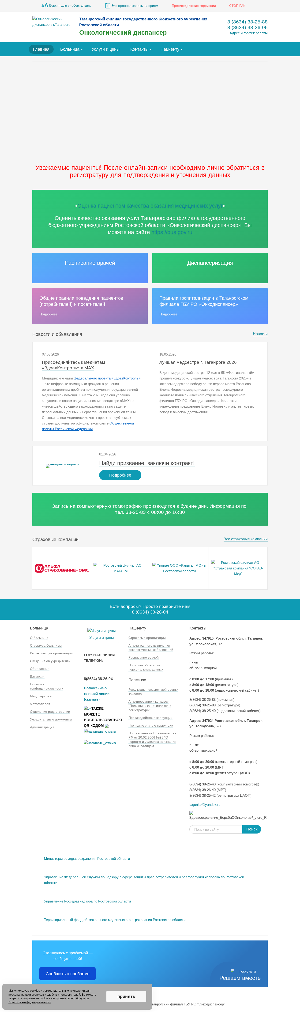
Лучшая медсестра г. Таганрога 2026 (198, 362)
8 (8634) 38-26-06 (247, 27)
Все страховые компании (246, 539)
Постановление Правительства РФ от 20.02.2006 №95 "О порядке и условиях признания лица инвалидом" (152, 739)
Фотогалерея (40, 704)
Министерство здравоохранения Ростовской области (87, 858)
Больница (69, 49)
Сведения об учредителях (50, 661)
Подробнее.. (49, 314)
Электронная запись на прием (134, 6)
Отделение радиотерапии (50, 711)
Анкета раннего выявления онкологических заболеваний (150, 648)
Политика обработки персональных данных (145, 667)
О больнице (39, 638)
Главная (41, 49)
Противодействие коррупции (194, 6)
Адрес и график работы (249, 33)
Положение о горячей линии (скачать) (96, 693)
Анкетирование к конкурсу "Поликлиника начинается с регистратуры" (149, 706)
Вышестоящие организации (51, 653)
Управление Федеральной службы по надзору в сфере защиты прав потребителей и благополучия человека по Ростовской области (144, 880)
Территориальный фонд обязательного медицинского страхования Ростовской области (114, 920)
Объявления (39, 669)
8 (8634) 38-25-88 (247, 21)
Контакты (139, 49)
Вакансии (37, 676)
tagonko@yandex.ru (204, 805)
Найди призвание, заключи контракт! (147, 463)
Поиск (251, 829)
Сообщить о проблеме (68, 973)
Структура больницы (46, 645)
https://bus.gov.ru (171, 232)
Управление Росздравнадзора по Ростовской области (87, 901)
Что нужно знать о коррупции (150, 725)
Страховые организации (147, 638)
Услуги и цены (106, 49)
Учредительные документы (51, 719)
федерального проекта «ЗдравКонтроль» (107, 378)
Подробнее (120, 475)
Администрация (42, 727)
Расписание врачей (90, 263)
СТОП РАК (237, 6)
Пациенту (170, 49)
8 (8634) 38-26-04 (150, 612)
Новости (260, 334)
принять (126, 996)
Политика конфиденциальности (46, 686)
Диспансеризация (210, 263)
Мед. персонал (41, 696)
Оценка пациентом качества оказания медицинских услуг (150, 206)
